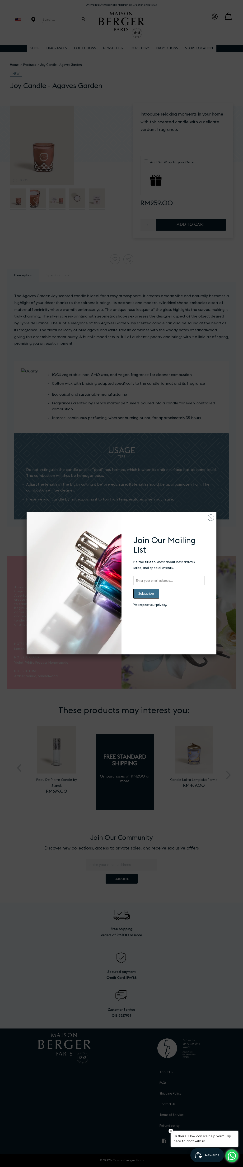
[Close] (211, 516)
